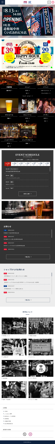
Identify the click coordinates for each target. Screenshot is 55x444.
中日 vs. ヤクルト (10, 184)
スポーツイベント (45, 90)
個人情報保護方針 (9, 423)
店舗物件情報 (8, 421)
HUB (26, 90)
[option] (27, 21)
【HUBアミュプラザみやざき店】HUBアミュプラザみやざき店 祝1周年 (21, 282)
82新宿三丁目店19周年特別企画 (11, 233)
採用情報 (7, 418)
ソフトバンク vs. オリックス (13, 178)
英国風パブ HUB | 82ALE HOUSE (27, 2)
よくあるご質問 (8, 413)
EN (49, 2)
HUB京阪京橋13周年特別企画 (13, 171)
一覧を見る (27, 257)
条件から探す (27, 193)
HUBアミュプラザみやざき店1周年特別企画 (14, 245)
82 (27, 93)
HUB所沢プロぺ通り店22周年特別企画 (13, 239)
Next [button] (51, 21)
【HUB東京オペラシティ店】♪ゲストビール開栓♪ (16, 276)
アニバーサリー (45, 93)
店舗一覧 (8, 90)
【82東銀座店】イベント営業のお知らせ (13, 288)
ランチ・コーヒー (27, 96)
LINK (6, 411)
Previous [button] (4, 21)
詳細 (8, 118)
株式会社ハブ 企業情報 (10, 416)
